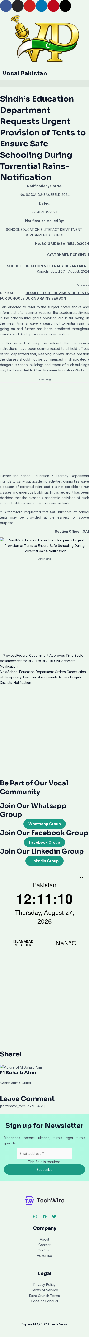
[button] (44, 83)
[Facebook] (45, 1216)
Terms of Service (44, 1290)
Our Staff (45, 1250)
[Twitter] (54, 1216)
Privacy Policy (44, 1285)
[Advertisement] (44, 427)
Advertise (44, 1256)
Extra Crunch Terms (44, 1296)
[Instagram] (35, 1216)
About (44, 1239)
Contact (44, 1245)
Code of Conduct (44, 1301)
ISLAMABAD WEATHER (44, 943)
